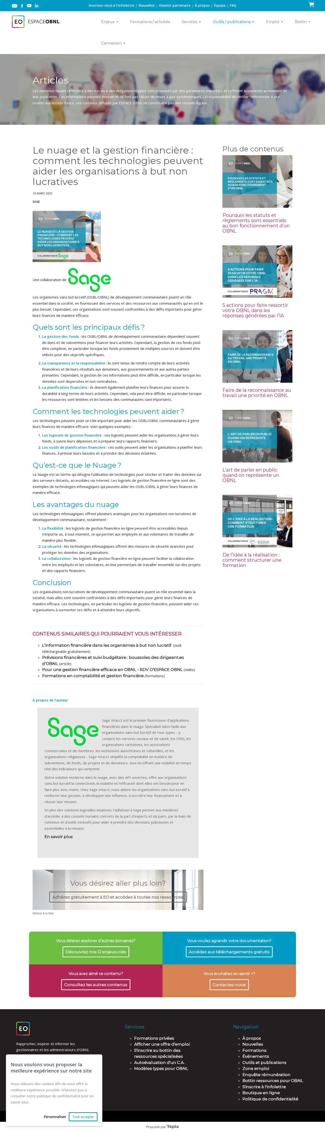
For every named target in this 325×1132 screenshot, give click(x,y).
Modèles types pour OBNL (161, 1068)
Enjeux (108, 22)
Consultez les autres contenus (95, 984)
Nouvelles (147, 5)
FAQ (233, 5)
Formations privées (154, 1038)
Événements (255, 1056)
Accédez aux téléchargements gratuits (229, 951)
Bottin (301, 22)
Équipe (219, 5)
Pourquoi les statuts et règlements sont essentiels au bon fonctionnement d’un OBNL (256, 223)
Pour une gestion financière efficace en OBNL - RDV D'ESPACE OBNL (112, 669)
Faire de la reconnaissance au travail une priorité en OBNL (256, 392)
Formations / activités (150, 22)
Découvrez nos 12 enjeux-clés (96, 951)
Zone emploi (255, 1068)
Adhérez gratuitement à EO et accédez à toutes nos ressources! (118, 897)
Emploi (272, 22)
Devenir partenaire (174, 5)
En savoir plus (58, 836)
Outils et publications (264, 1062)
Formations (254, 1050)
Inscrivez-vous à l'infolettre (111, 5)
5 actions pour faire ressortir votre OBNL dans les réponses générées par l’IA (255, 310)
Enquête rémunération (266, 1074)
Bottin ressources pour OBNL (272, 1080)
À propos (202, 5)
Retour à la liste (43, 913)
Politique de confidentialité (270, 1099)
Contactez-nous (229, 984)
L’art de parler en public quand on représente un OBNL (250, 475)
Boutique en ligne (261, 1092)
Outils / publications (232, 22)
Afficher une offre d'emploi (162, 1044)
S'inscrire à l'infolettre (264, 1086)
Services (189, 22)
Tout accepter (83, 1116)
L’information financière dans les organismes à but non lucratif (106, 645)
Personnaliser (55, 1116)
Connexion (111, 43)
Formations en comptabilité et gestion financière (93, 675)
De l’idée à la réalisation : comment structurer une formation (251, 560)
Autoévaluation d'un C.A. (159, 1062)
